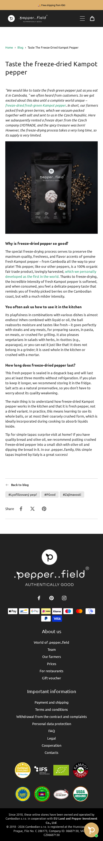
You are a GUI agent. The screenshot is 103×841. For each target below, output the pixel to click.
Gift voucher (51, 678)
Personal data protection (51, 723)
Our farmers (51, 656)
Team (52, 649)
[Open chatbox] (91, 830)
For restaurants (51, 671)
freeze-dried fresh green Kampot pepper (35, 105)
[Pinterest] (51, 598)
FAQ (51, 730)
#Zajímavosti (72, 494)
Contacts (51, 752)
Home (9, 47)
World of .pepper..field (51, 642)
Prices (51, 663)
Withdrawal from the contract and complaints (51, 716)
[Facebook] (39, 598)
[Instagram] (64, 598)
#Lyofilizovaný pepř (22, 494)
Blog (20, 47)
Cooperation (51, 745)
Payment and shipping (52, 702)
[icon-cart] (92, 18)
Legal (51, 738)
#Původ (49, 494)
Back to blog (20, 485)
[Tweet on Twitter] (32, 509)
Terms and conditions (51, 709)
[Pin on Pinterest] (44, 509)
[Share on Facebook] (21, 509)
